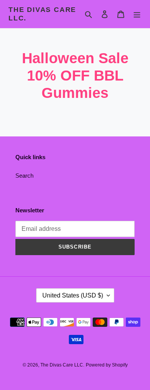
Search (24, 175)
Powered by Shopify (107, 365)
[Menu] (137, 14)
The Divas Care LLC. (42, 14)
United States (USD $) (72, 295)
